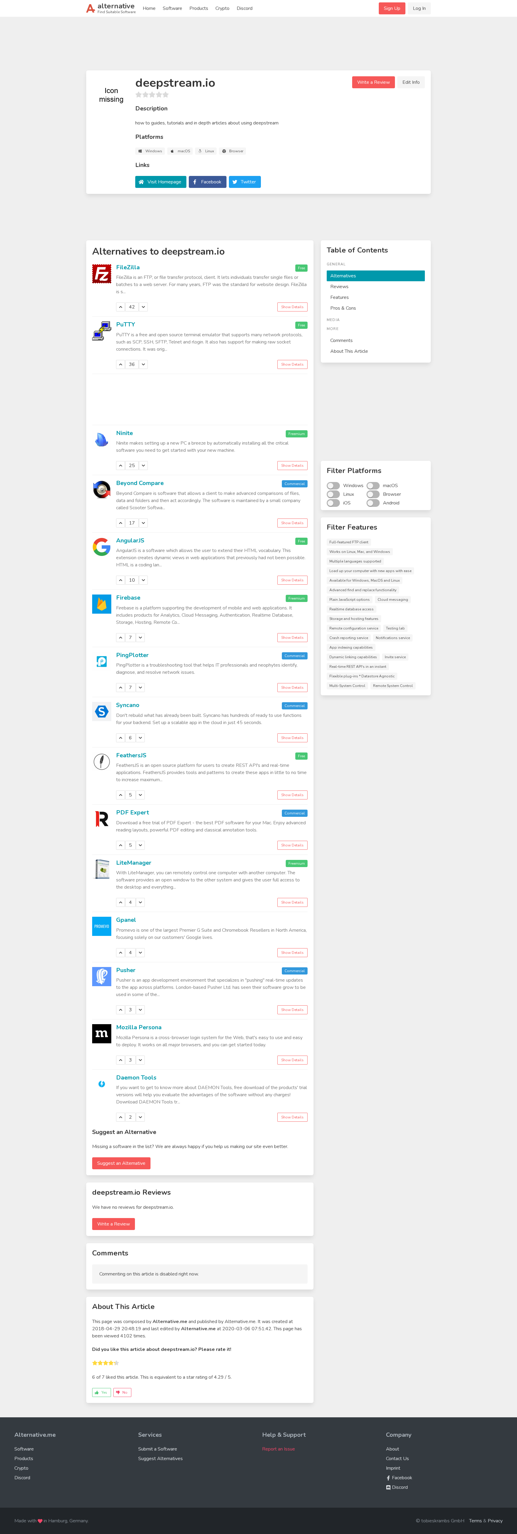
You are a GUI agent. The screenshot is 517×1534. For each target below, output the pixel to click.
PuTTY (125, 324)
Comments (341, 340)
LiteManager (133, 863)
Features (339, 297)
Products (198, 8)
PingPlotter (132, 655)
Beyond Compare (140, 483)
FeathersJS (131, 755)
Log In (419, 8)
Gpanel (126, 920)
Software (172, 8)
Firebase (128, 598)
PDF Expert (132, 812)
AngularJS (130, 540)
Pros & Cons (343, 308)
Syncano (127, 705)
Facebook (211, 182)
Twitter (248, 182)
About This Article (349, 351)
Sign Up (392, 8)
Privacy (495, 1521)
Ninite (124, 433)
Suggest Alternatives (160, 1458)
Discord (245, 8)
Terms (475, 1521)
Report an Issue (278, 1449)
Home (149, 8)
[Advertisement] (258, 46)
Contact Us (397, 1458)
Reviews (339, 286)
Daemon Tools (136, 1078)
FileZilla (128, 267)
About (392, 1449)
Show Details (292, 307)
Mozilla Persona (139, 1027)
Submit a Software (157, 1449)
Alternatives (343, 276)
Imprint (393, 1468)
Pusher (126, 970)
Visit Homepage (164, 182)
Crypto (222, 8)
